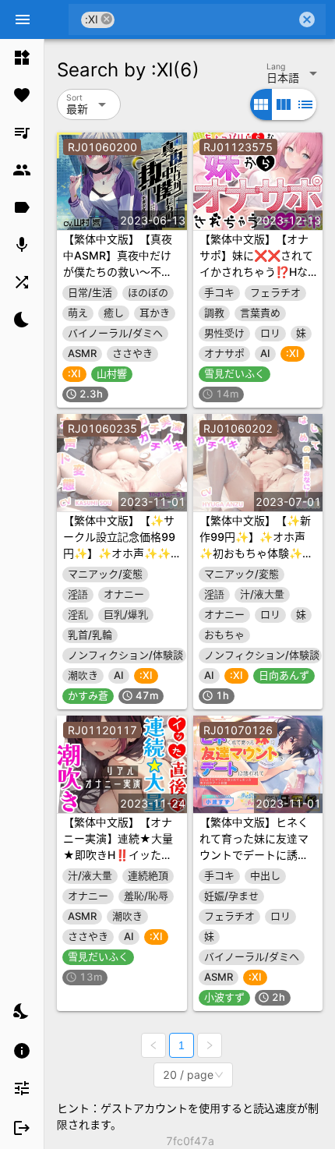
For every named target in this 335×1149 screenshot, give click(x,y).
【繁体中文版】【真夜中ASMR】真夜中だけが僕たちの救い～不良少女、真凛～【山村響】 (117, 271)
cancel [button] (107, 19)
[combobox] (205, 19)
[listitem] (22, 57)
